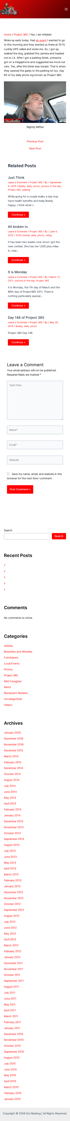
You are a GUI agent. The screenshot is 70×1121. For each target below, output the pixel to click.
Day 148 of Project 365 (26, 317)
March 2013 (11, 874)
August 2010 (11, 1057)
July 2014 (10, 786)
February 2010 (12, 1093)
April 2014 (10, 803)
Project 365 (36, 182)
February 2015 (12, 762)
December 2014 (13, 768)
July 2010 (10, 1063)
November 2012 (14, 898)
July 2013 (10, 850)
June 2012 (10, 927)
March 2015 (11, 756)
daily (29, 186)
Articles (8, 646)
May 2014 (10, 797)
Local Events (12, 663)
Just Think (16, 177)
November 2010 (14, 1039)
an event (41, 40)
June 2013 (10, 856)
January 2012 (12, 957)
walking (26, 189)
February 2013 (12, 880)
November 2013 (14, 827)
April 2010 (10, 1081)
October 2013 (12, 833)
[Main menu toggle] (66, 9)
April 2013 (10, 868)
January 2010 (12, 1099)
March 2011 (11, 1016)
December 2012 (13, 892)
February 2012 (12, 951)
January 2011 (12, 1028)
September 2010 (14, 1051)
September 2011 (14, 980)
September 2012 (14, 910)
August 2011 (11, 986)
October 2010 (12, 1045)
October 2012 (12, 904)
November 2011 (13, 969)
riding (49, 235)
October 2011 (12, 974)
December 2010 (13, 1034)
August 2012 (11, 915)
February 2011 (12, 1022)
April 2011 (10, 1010)
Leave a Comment (17, 182)
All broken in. (18, 227)
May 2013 (10, 862)
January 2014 (12, 815)
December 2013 (13, 821)
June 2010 (10, 1069)
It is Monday (17, 272)
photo (36, 186)
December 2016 (13, 738)
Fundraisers (11, 657)
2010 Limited (23, 235)
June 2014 (10, 791)
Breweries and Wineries (18, 651)
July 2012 (10, 921)
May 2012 (10, 933)
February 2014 (12, 809)
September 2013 (14, 839)
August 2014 (11, 780)
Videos (8, 705)
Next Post (35, 148)
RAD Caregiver (13, 681)
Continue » (18, 214)
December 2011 (13, 963)
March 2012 (11, 945)
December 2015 (13, 750)
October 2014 (12, 774)
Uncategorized (13, 699)
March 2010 (11, 1087)
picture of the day (51, 186)
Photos (8, 669)
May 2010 (10, 1075)
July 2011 (9, 992)
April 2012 (10, 939)
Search (8, 530)
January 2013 (12, 886)
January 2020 (12, 732)
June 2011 (10, 998)
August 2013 (11, 845)
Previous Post (35, 141)
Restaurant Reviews (16, 693)
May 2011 (10, 1004)
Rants (7, 687)
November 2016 (14, 744)
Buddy (21, 186)
